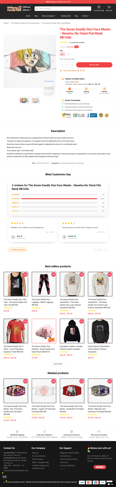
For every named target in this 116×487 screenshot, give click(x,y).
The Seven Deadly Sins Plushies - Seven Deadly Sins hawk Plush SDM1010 (43, 349)
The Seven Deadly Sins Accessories (25, 23)
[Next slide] (52, 61)
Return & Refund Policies (68, 459)
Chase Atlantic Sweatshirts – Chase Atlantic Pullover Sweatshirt (99, 349)
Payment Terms (65, 456)
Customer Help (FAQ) (67, 465)
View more (58, 364)
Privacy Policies (37, 459)
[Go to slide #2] (35, 100)
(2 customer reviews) (77, 42)
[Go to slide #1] (24, 100)
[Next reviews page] (106, 250)
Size (61, 51)
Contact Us (64, 462)
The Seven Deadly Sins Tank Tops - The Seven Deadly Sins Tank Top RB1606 (15, 302)
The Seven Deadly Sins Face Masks (56, 23)
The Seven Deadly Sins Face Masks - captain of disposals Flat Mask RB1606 (43, 409)
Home (6, 23)
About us (35, 453)
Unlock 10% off (5, 477)
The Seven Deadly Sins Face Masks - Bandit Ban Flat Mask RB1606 (72, 409)
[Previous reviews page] (95, 250)
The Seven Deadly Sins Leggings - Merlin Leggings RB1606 (42, 302)
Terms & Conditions (39, 456)
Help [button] (112, 484)
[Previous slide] (7, 61)
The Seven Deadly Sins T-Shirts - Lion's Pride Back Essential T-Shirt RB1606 (14, 349)
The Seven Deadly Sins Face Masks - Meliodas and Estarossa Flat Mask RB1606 (99, 409)
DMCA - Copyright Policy (40, 462)
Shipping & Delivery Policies (69, 453)
